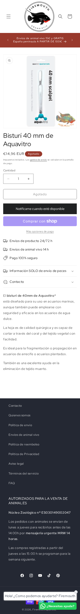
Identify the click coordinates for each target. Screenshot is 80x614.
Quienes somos (20, 415)
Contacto (15, 406)
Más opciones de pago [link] (40, 231)
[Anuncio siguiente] (72, 40)
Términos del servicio (24, 473)
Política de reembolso (24, 444)
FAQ (12, 483)
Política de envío (20, 425)
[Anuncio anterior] (8, 40)
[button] (8, 16)
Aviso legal (16, 464)
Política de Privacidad (24, 454)
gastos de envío (38, 159)
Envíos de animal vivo (24, 435)
